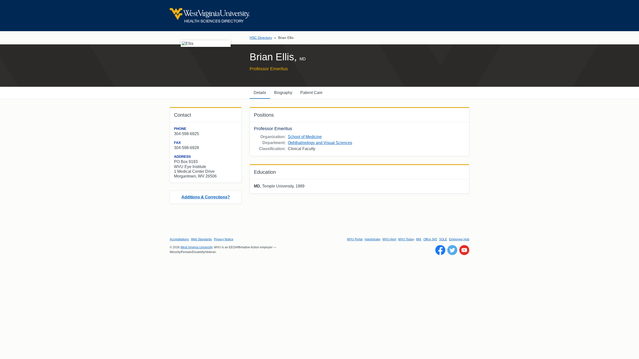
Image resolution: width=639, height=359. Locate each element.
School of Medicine (305, 137)
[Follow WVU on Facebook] (440, 250)
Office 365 (430, 239)
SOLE (443, 239)
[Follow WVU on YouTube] (464, 250)
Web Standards (201, 239)
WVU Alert (389, 239)
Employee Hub (459, 239)
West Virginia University (196, 247)
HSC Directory (261, 38)
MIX (418, 239)
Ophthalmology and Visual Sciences (320, 143)
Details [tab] (260, 92)
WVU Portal (355, 239)
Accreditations (179, 239)
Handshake (372, 239)
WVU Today (406, 239)
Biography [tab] (283, 92)
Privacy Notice (223, 239)
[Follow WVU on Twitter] (452, 250)
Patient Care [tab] (311, 92)
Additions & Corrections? (205, 197)
